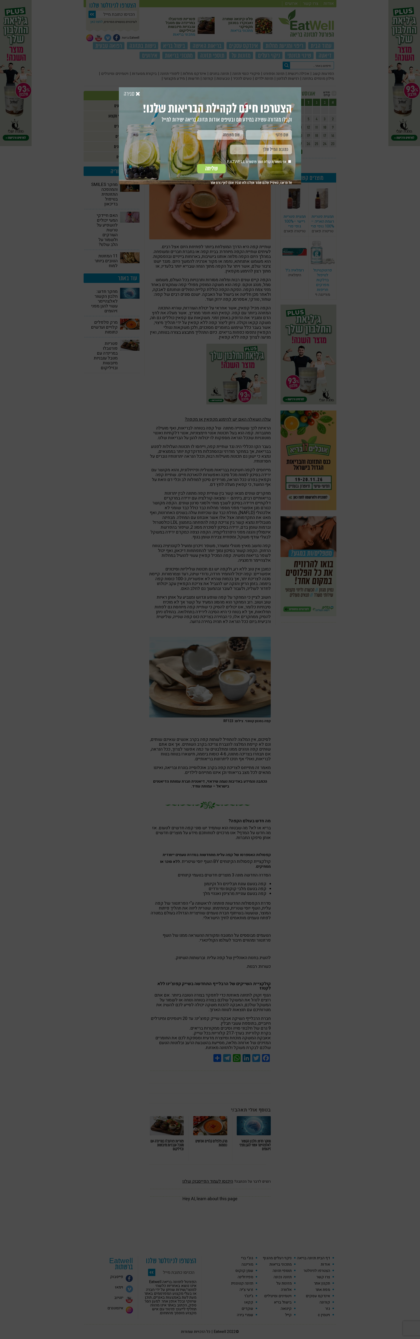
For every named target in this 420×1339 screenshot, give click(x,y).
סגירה (130, 94)
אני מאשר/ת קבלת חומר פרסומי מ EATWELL (257, 162)
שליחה (211, 168)
